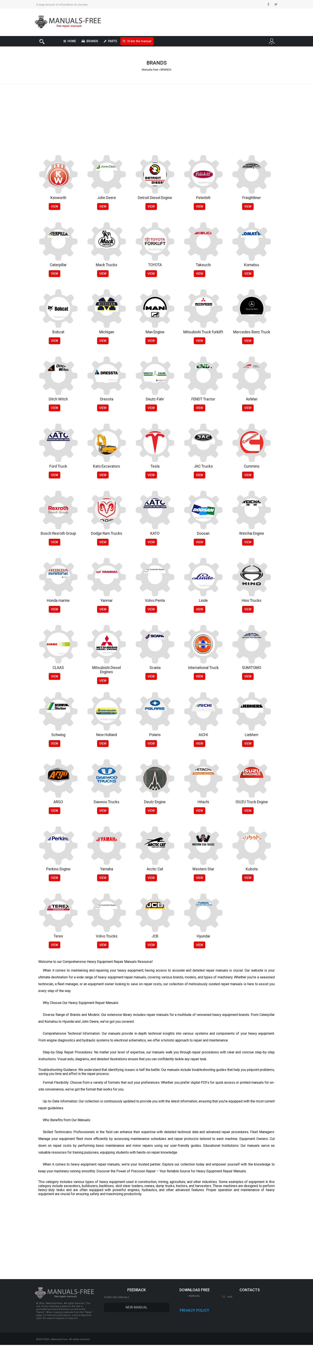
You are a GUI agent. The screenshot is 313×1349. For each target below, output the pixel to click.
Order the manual (139, 41)
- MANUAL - (194, 1295)
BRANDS (92, 41)
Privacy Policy (194, 1310)
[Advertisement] (156, 117)
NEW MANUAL (137, 1307)
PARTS (112, 41)
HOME (71, 41)
